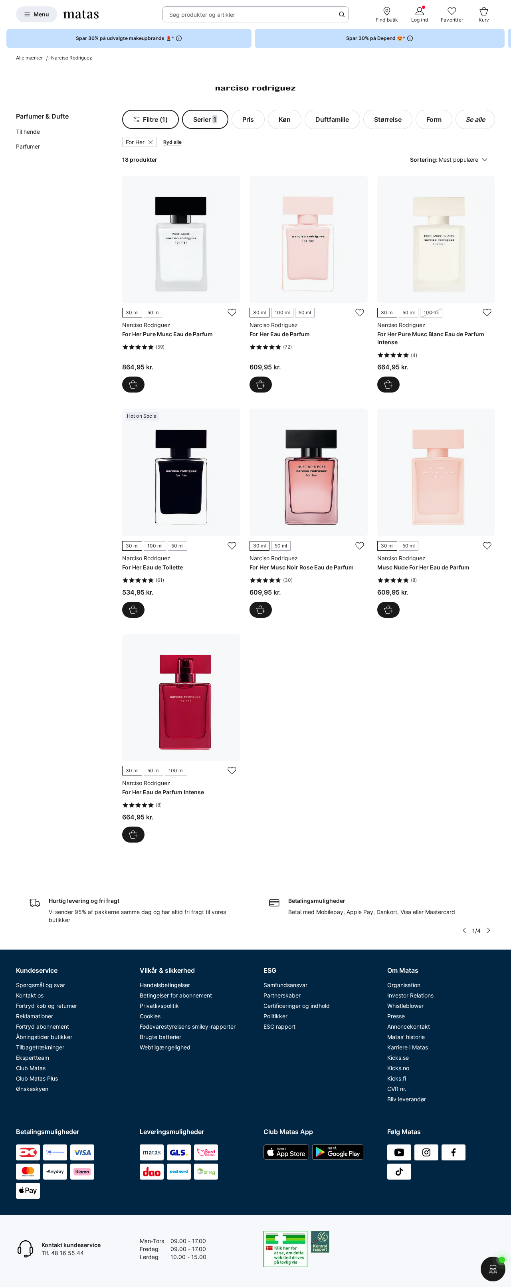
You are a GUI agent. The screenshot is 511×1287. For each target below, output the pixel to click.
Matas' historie (406, 1036)
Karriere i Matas (407, 1047)
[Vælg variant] (133, 385)
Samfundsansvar (285, 985)
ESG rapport (279, 1026)
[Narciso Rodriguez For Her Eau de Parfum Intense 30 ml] (181, 738)
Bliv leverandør (406, 1099)
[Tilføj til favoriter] (232, 313)
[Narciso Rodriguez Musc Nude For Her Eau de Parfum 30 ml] (436, 513)
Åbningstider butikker (44, 1036)
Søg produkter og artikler (202, 14)
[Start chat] (493, 1269)
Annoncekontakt (408, 1026)
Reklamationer (34, 1016)
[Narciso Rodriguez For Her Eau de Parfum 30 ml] (308, 284)
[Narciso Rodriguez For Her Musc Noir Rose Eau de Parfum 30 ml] (308, 513)
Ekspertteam (32, 1057)
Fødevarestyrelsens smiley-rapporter (188, 1026)
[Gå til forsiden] (81, 14)
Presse (396, 1016)
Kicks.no (398, 1068)
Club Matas (31, 1068)
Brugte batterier (160, 1036)
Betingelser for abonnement (176, 995)
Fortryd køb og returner (46, 1005)
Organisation (403, 985)
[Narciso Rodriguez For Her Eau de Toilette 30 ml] (181, 513)
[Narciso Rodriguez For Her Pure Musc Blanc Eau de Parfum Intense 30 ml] (436, 284)
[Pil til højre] (504, 38)
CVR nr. (396, 1088)
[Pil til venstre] (464, 930)
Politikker (275, 1016)
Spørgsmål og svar (40, 985)
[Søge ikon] (341, 14)
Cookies (150, 1016)
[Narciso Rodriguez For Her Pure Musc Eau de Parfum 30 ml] (181, 284)
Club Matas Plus (37, 1078)
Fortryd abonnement (42, 1026)
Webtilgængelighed (165, 1047)
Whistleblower (405, 1005)
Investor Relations (410, 995)
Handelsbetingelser (165, 985)
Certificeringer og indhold (296, 1005)
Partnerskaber (282, 995)
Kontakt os (30, 995)
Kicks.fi (396, 1078)
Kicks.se (398, 1057)
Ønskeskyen (32, 1088)
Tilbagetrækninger (40, 1047)
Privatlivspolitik (159, 1005)
